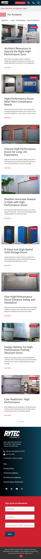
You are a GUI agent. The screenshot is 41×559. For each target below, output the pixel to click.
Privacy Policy (8, 469)
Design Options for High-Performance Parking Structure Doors (18, 350)
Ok (21, 556)
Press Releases (20, 20)
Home (3, 8)
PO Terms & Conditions (12, 477)
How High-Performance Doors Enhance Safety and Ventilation (19, 299)
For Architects (17, 8)
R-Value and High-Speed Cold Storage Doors (18, 251)
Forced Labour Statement (13, 482)
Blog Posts (9, 8)
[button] (28, 3)
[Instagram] (22, 489)
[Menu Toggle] (38, 3)
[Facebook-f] (6, 489)
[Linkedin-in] (12, 489)
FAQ (5, 464)
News (13, 20)
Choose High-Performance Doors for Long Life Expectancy (20, 151)
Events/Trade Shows (33, 20)
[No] (38, 553)
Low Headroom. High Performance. (16, 401)
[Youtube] (17, 489)
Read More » (8, 67)
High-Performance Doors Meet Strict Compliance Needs (19, 101)
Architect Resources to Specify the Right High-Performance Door (17, 51)
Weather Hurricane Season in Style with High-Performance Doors (20, 202)
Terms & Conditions (10, 473)
